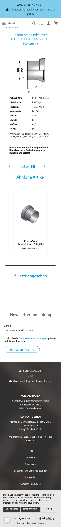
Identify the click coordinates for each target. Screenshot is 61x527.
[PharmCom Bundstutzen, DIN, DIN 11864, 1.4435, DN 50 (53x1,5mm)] (30, 214)
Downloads (30, 464)
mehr (49, 509)
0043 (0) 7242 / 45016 (32, 4)
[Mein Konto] (48, 23)
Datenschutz (30, 457)
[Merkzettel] (41, 23)
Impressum (21, 523)
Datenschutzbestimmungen (33, 338)
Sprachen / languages (30, 483)
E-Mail (7, 325)
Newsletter (30, 477)
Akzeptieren (30, 509)
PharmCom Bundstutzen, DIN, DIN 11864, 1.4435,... (31, 243)
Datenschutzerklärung (35, 523)
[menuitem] (8, 23)
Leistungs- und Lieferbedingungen (30, 470)
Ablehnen (11, 509)
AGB (30, 451)
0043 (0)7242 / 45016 (31, 371)
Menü (11, 23)
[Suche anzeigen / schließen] (33, 23)
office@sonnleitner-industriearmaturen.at (32, 9)
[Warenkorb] (56, 23)
